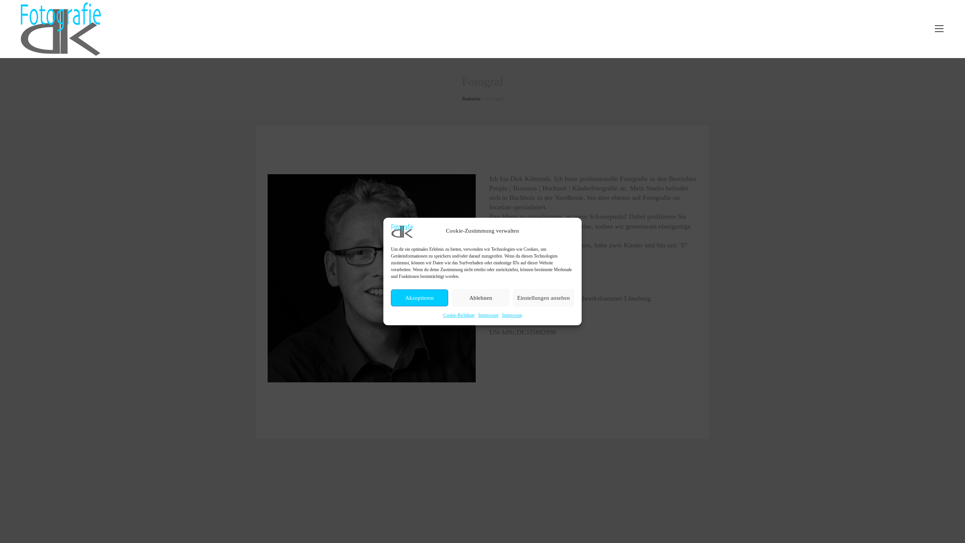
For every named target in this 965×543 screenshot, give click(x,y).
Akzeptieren (419, 298)
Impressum (488, 315)
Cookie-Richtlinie (459, 315)
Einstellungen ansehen (543, 298)
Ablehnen (480, 298)
